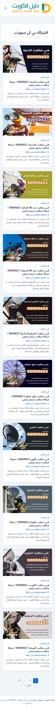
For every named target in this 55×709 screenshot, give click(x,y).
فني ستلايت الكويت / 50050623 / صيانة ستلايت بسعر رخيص (28, 587)
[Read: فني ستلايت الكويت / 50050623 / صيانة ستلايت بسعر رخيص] (27, 562)
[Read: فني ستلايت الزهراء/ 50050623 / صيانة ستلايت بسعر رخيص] (27, 499)
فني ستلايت (44, 77)
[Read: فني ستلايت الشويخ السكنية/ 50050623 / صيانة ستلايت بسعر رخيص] (27, 311)
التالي (27, 685)
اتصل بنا (26, 703)
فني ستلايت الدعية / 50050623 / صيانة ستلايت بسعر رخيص (29, 83)
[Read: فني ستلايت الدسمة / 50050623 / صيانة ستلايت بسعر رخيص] (27, 122)
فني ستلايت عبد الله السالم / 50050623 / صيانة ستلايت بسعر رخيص (28, 209)
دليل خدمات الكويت (24, 700)
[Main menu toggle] (5, 8)
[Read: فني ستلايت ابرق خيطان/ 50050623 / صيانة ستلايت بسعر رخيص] (27, 373)
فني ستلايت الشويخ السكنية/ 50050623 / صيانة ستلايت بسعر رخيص (28, 335)
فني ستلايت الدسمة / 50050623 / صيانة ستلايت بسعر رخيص (28, 146)
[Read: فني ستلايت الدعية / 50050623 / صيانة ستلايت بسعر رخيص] (27, 59)
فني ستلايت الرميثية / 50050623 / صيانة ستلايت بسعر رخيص (28, 649)
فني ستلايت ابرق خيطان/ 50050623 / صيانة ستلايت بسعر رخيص (30, 398)
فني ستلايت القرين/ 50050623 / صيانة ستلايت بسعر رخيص (29, 461)
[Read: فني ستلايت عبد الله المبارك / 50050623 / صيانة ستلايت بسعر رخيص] (27, 248)
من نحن (4, 700)
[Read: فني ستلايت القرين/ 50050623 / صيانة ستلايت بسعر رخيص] (27, 436)
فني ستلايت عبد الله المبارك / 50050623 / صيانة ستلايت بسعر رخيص (27, 272)
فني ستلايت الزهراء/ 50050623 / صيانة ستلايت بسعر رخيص (29, 524)
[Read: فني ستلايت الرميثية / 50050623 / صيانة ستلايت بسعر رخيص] (27, 625)
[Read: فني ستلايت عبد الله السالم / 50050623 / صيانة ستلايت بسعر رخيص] (27, 185)
